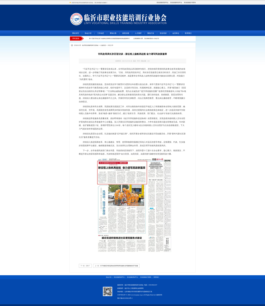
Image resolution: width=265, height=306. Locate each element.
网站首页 (75, 33)
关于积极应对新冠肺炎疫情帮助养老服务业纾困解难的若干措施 (119, 266)
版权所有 (159, 295)
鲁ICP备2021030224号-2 (124, 298)
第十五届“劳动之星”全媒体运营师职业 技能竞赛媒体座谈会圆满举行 (106, 38)
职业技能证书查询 (190, 2)
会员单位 (175, 33)
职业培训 (163, 33)
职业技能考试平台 (176, 2)
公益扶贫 (103, 45)
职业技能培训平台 (162, 2)
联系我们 (188, 33)
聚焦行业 (150, 33)
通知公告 (113, 33)
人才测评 (138, 33)
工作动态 (100, 33)
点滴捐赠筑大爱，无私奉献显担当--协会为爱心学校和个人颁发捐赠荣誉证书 (153, 38)
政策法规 (125, 33)
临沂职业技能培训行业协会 (90, 45)
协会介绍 (88, 33)
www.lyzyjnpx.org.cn (137, 295)
